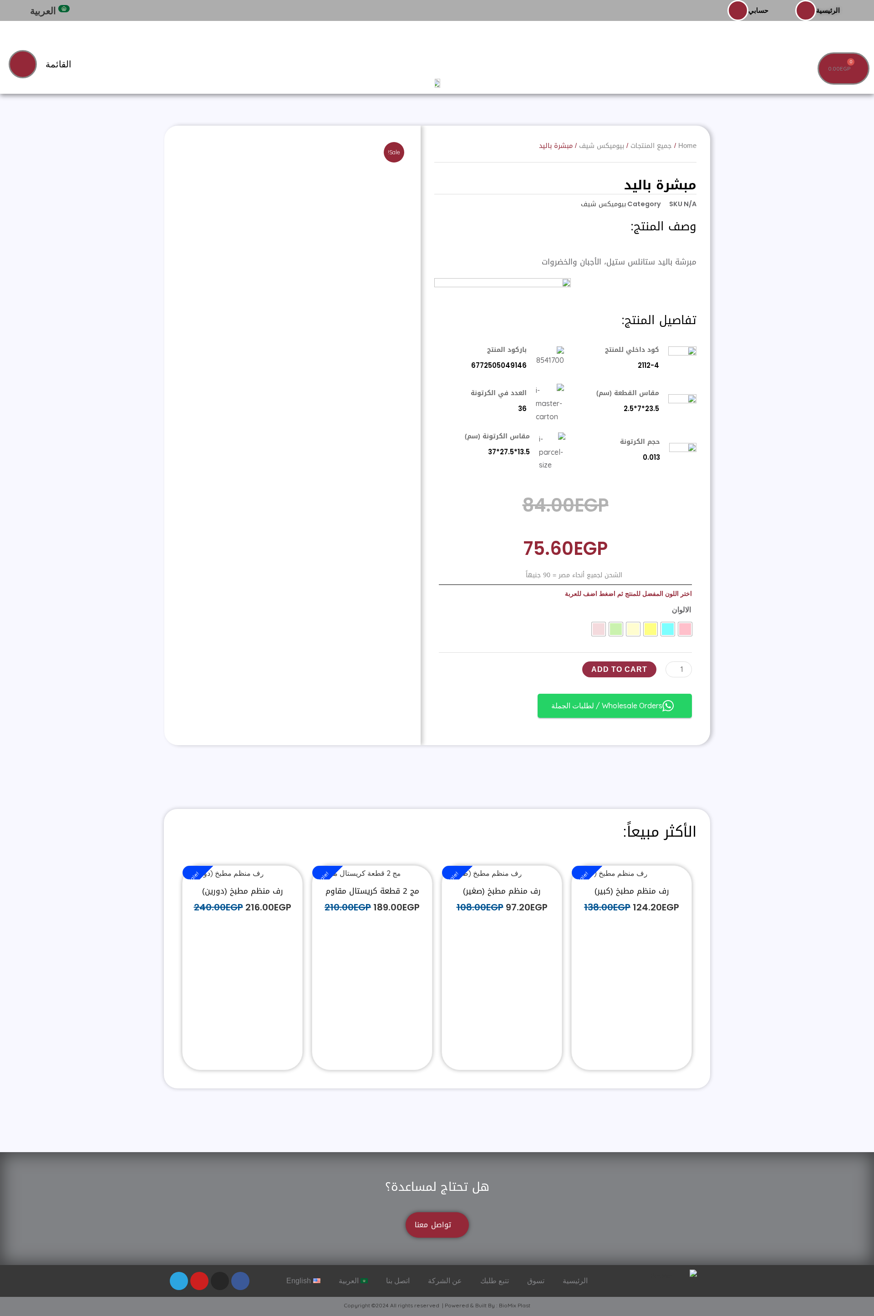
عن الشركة (445, 1281)
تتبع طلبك (494, 1281)
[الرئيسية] (805, 10)
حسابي (758, 10)
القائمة (58, 64)
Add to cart (619, 669)
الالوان (681, 609)
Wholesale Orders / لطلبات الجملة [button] (606, 705)
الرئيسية (828, 10)
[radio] (685, 629)
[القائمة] (23, 64)
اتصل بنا (398, 1281)
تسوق (535, 1281)
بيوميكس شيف (603, 204)
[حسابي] (737, 10)
